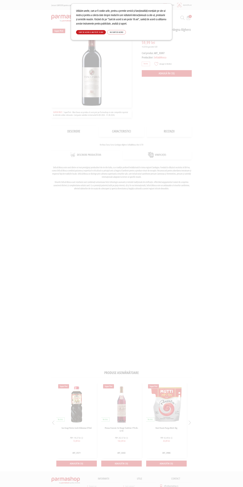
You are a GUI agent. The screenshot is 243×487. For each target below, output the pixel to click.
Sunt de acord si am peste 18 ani (91, 32)
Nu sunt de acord (116, 32)
